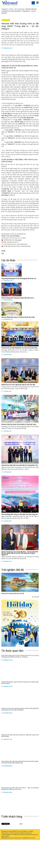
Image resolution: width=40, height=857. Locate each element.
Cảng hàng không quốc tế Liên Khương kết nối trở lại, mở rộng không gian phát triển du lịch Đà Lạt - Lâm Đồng (20, 656)
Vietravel (12, 55)
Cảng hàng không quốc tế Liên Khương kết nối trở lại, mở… (19, 278)
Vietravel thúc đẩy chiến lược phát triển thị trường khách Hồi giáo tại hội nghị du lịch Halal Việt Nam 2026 (20, 762)
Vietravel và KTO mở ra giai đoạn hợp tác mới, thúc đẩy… (18, 384)
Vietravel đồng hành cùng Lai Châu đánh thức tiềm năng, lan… (20, 514)
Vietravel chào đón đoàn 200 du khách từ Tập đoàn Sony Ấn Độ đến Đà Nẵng (20, 735)
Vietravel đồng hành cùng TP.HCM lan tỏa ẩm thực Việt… (18, 317)
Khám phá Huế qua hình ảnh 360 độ (12, 593)
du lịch (3, 172)
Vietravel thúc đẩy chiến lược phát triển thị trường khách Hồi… (19, 465)
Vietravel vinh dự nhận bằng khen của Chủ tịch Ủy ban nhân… (19, 348)
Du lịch (7, 175)
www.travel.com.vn (7, 97)
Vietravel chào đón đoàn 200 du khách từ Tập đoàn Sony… (19, 424)
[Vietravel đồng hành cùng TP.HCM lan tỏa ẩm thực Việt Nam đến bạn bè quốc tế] (11, 309)
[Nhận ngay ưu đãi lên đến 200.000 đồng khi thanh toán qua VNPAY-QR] (20, 73)
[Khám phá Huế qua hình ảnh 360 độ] (19, 585)
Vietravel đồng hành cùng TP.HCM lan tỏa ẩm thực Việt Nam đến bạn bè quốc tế (20, 682)
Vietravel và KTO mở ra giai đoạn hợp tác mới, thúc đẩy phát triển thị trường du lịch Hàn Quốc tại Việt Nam (20, 709)
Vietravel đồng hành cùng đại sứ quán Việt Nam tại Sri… (18, 298)
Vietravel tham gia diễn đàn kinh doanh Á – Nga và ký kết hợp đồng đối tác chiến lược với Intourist (20, 788)
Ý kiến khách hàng (11, 816)
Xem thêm (35, 597)
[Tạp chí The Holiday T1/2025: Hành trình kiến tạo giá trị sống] (20, 623)
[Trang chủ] (10, 3)
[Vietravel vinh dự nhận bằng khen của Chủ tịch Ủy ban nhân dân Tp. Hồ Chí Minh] (20, 333)
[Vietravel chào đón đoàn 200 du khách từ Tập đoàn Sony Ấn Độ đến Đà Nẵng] (20, 409)
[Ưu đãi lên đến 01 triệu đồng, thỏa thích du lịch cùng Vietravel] (20, 166)
